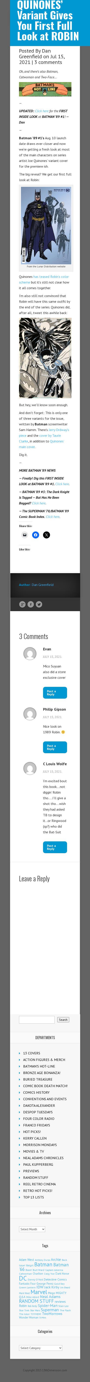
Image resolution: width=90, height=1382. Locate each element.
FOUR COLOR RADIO (38, 1118)
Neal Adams (50, 1296)
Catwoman (25, 1273)
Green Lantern (27, 1287)
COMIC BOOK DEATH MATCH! (45, 1086)
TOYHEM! (36, 1314)
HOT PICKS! (32, 1131)
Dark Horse (62, 1273)
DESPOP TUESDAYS (38, 1112)
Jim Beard (65, 1287)
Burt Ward (38, 1270)
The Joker (24, 1314)
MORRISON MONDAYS (40, 1145)
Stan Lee (63, 1306)
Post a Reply (51, 692)
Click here (41, 111)
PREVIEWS (31, 1171)
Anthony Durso (42, 1260)
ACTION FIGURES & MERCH (44, 1059)
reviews (60, 1301)
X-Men (42, 1317)
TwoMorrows (52, 1313)
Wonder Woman (28, 1317)
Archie (56, 1259)
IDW (39, 1286)
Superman (50, 1309)
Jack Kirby (51, 1287)
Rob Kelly (32, 1306)
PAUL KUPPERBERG (38, 1164)
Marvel (39, 1292)
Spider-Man (47, 1305)
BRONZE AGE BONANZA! (41, 1073)
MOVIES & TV (33, 1151)
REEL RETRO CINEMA (39, 1184)
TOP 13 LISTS (33, 1197)
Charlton (38, 1273)
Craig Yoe (49, 1273)
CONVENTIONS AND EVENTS (45, 1099)
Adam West (26, 1260)
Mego (51, 1293)
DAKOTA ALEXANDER (39, 1105)
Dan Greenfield (35, 53)
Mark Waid (24, 1293)
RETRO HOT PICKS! (37, 1190)
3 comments (48, 62)
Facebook (30, 604)
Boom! (29, 1270)
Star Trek (24, 1310)
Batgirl (29, 1265)
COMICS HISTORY (36, 1092)
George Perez (44, 1284)
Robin (23, 1305)
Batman (43, 1264)
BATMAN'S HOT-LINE (39, 1066)
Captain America (54, 1270)
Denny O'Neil (35, 1279)
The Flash (65, 1310)
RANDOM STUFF (35, 1177)
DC (23, 1278)
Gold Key (59, 1283)
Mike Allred (32, 1297)
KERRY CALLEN (35, 1138)
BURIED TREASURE (37, 1079)
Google (22, 604)
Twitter (39, 604)
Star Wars (35, 1310)
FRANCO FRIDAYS (36, 1125)
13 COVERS (31, 1053)
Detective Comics (55, 1279)
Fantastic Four (27, 1283)
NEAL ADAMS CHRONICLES (43, 1158)
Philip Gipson (54, 709)
